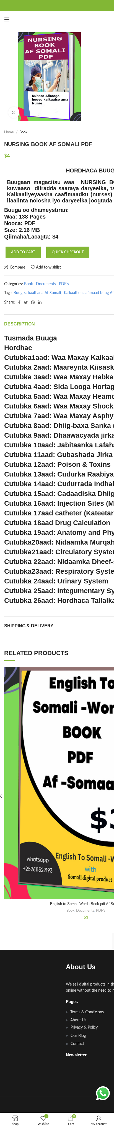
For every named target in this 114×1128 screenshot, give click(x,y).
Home (9, 132)
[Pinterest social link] (33, 302)
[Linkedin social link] (40, 302)
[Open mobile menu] (6, 19)
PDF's (64, 284)
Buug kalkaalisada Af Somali (37, 293)
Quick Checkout (68, 252)
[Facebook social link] (19, 302)
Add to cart (23, 252)
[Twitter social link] (25, 302)
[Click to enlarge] (13, 112)
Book (23, 132)
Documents (46, 284)
